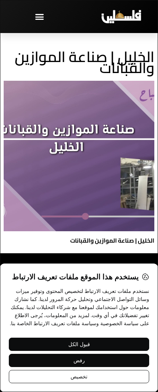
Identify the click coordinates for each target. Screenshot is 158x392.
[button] (40, 16)
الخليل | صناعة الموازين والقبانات (112, 240)
